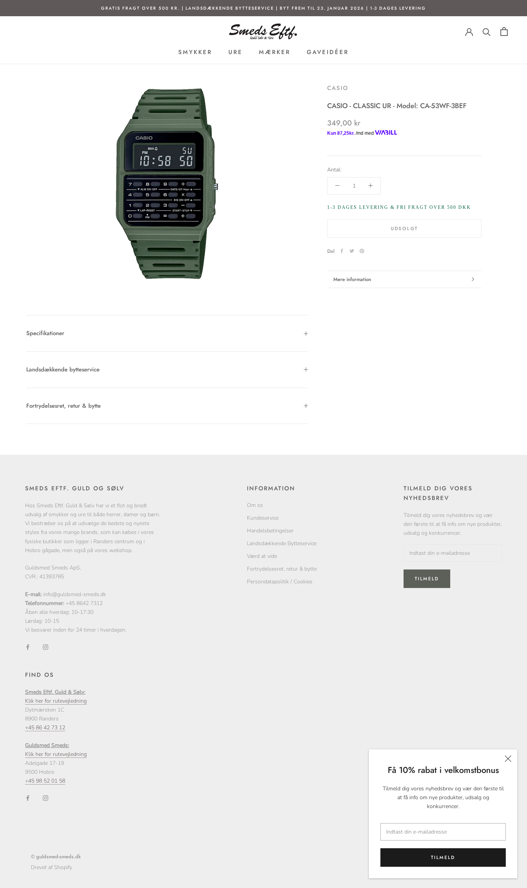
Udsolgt (404, 228)
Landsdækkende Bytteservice (281, 543)
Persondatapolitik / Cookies (279, 581)
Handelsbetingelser (270, 530)
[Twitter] (352, 251)
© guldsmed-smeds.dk (56, 856)
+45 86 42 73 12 (45, 727)
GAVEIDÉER (328, 52)
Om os (255, 505)
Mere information (352, 279)
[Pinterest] (362, 251)
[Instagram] (45, 646)
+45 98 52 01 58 (45, 781)
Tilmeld (443, 857)
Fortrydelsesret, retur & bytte (63, 406)
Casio (337, 88)
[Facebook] (342, 251)
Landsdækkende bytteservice (63, 369)
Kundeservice (263, 518)
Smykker (195, 52)
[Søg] (487, 31)
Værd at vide (262, 556)
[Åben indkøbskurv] (504, 31)
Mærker (275, 52)
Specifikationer (45, 333)
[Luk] (508, 758)
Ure (235, 52)
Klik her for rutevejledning (56, 701)
